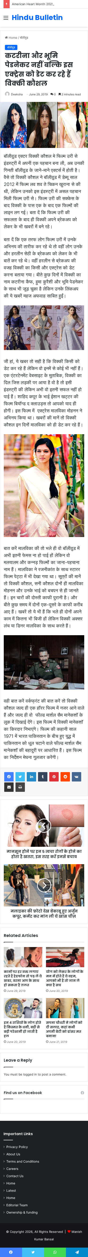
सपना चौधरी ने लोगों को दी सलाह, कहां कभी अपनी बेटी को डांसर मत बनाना (64, 1029)
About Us (13, 1154)
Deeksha (17, 94)
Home (12, 37)
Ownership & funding (22, 1212)
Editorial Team (17, 1205)
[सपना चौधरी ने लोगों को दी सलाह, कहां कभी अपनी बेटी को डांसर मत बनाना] (65, 1008)
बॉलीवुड (24, 37)
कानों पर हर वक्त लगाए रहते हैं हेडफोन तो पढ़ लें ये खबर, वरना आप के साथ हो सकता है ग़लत (23, 978)
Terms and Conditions (22, 1161)
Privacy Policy (17, 1147)
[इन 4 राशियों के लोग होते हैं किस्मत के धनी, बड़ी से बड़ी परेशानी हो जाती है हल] (23, 1008)
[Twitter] (20, 776)
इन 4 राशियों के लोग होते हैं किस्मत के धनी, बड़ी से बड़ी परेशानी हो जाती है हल (22, 1029)
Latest (11, 1190)
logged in (30, 1074)
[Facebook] (9, 776)
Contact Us (14, 1176)
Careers (12, 1169)
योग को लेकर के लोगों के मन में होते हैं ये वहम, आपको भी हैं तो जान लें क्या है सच (64, 978)
